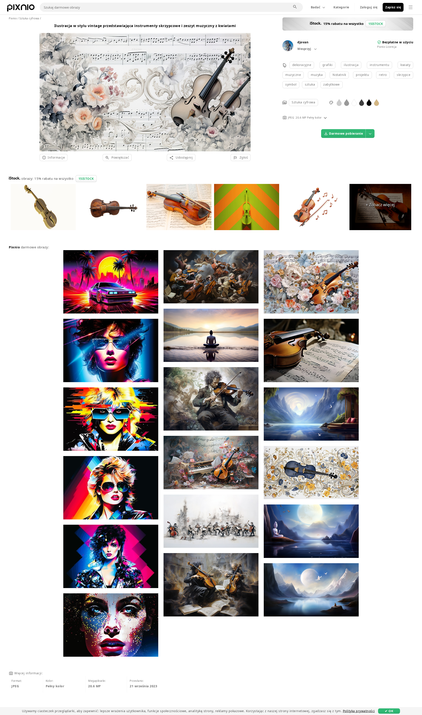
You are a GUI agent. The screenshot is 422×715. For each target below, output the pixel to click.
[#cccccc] (339, 102)
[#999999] (346, 102)
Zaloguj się (369, 7)
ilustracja (351, 65)
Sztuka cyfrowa (303, 102)
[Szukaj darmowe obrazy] (295, 7)
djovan (302, 42)
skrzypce (403, 75)
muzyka (317, 75)
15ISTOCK (86, 178)
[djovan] (287, 50)
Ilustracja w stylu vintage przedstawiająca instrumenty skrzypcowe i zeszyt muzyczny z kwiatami (145, 25)
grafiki (327, 65)
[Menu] (410, 7)
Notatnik (339, 75)
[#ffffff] (354, 102)
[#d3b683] (376, 102)
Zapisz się (393, 7)
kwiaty (405, 65)
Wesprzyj (304, 49)
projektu (362, 75)
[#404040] (361, 102)
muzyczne (293, 75)
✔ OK (389, 711)
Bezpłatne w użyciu (397, 42)
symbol (290, 84)
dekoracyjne (301, 65)
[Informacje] (325, 117)
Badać (315, 7)
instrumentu (379, 65)
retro (383, 75)
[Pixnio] (21, 8)
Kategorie (341, 7)
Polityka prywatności (359, 711)
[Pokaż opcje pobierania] (370, 133)
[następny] (246, 87)
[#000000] (369, 102)
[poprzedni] (44, 87)
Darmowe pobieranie (346, 133)
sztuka (310, 84)
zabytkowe (331, 84)
